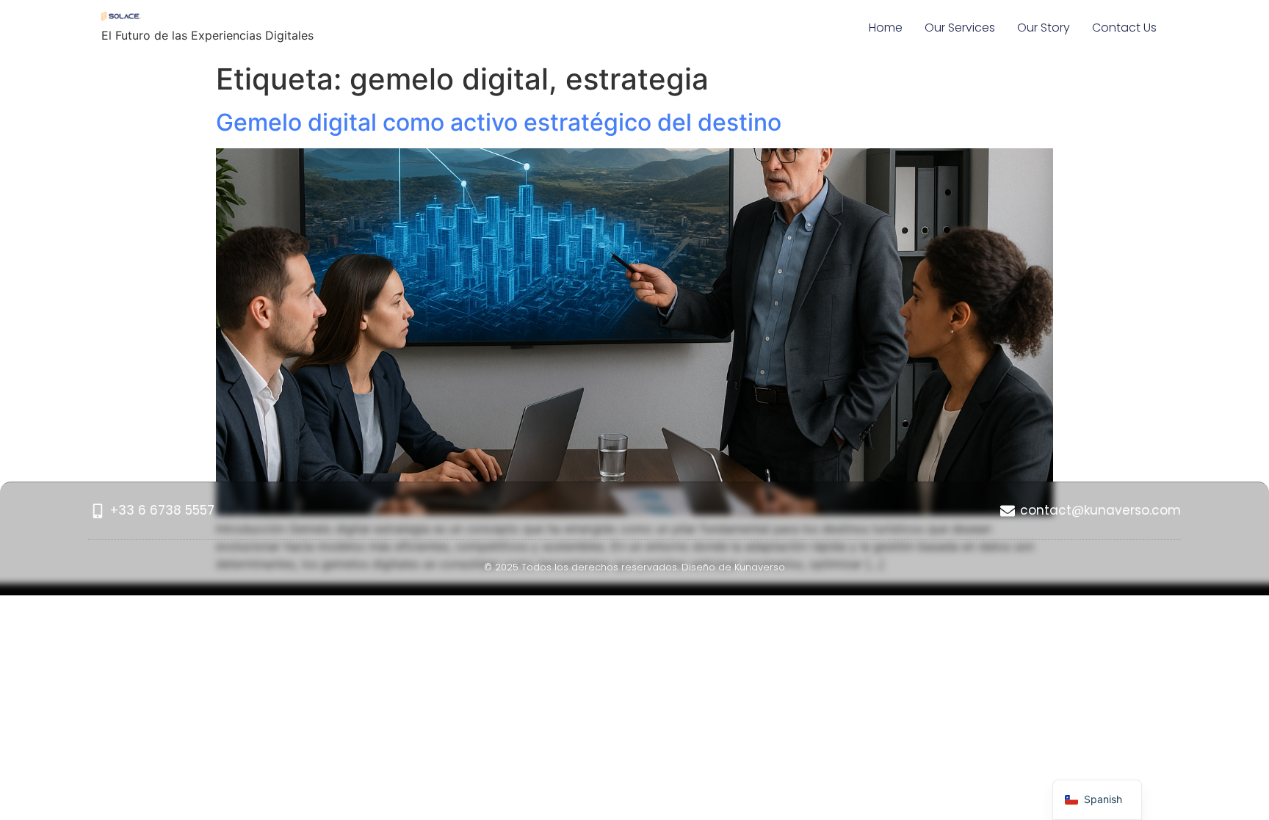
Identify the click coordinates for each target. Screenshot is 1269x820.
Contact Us (1124, 27)
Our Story (1043, 27)
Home (886, 27)
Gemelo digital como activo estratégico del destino (498, 122)
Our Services (960, 27)
